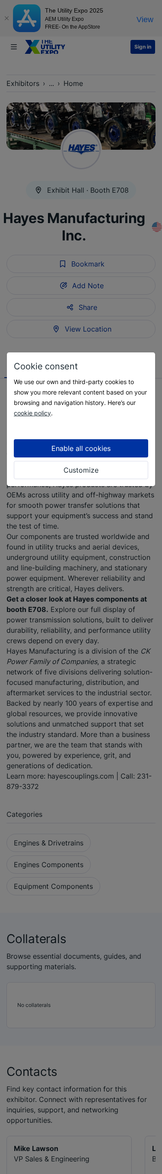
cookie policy (32, 413)
